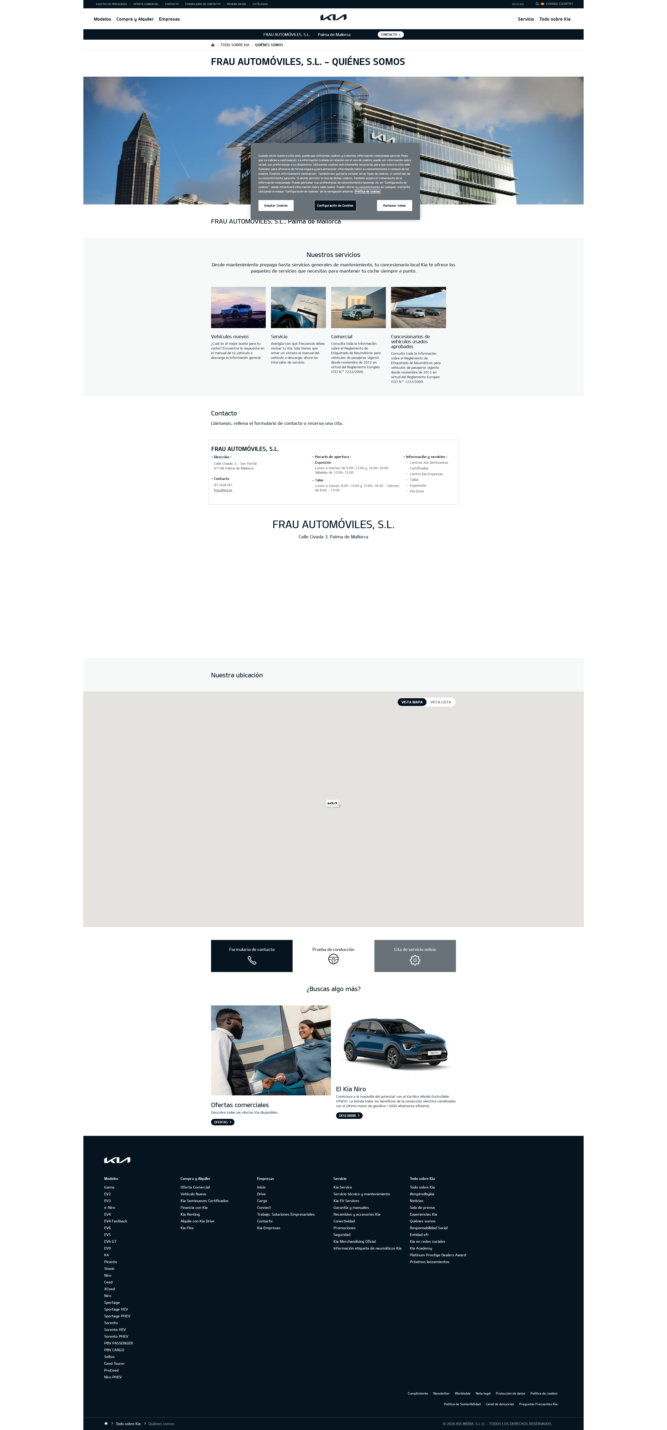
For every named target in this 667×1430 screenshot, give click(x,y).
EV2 (107, 1194)
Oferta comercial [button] (146, 3)
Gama (109, 1187)
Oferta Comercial (195, 1187)
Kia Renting (190, 1214)
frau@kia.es (223, 490)
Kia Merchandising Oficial (355, 1241)
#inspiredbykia (422, 1194)
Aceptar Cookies (276, 205)
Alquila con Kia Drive (197, 1221)
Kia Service (343, 1187)
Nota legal (483, 1393)
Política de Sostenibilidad (462, 1404)
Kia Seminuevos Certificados (204, 1200)
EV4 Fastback (115, 1221)
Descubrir (347, 1115)
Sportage (112, 1302)
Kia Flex (187, 1228)
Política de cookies (544, 1393)
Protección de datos (510, 1393)
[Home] (106, 1423)
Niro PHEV (113, 1377)
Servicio (526, 19)
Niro (107, 1275)
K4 (106, 1255)
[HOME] (213, 44)
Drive (261, 1194)
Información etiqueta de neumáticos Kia (368, 1248)
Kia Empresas (268, 1228)
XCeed (109, 1289)
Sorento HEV (115, 1329)
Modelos (102, 19)
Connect (264, 1207)
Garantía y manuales (351, 1207)
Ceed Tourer (114, 1363)
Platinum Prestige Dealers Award (438, 1255)
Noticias (416, 1200)
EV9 (107, 1248)
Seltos (109, 1356)
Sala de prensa (422, 1207)
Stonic (109, 1268)
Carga (262, 1200)
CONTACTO (389, 34)
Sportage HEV (116, 1309)
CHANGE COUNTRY (559, 3)
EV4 (107, 1214)
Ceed (108, 1282)
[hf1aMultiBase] (238, 308)
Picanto (110, 1261)
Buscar (518, 4)
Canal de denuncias (500, 1404)
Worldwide (463, 1393)
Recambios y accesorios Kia (357, 1214)
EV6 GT (110, 1241)
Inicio (261, 1187)
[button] (519, 4)
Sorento (111, 1322)
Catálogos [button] (260, 3)
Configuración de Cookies (335, 205)
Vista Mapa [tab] (412, 702)
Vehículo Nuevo (193, 1194)
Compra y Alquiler (135, 19)
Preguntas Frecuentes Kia (538, 1404)
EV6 (107, 1228)
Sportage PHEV (117, 1316)
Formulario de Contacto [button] (202, 3)
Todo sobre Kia (555, 19)
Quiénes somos (423, 1221)
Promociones (345, 1228)
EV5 (107, 1234)
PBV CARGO (114, 1350)
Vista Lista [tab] (440, 702)
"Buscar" (539, 5)
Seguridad (342, 1234)
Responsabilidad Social (429, 1228)
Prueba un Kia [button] (236, 3)
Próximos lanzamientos (429, 1261)
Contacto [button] (172, 3)
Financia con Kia (194, 1207)
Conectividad (344, 1221)
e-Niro (109, 1207)
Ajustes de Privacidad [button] (111, 3)
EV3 (107, 1200)
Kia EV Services (346, 1200)
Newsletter (441, 1393)
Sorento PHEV (116, 1336)
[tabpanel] (333, 809)
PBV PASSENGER (118, 1343)
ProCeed (111, 1370)
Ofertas (221, 1122)
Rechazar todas (394, 205)
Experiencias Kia (423, 1214)
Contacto (265, 1221)
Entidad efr (419, 1234)
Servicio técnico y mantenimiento (362, 1194)
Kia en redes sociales (427, 1241)
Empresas (169, 19)
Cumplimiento (418, 1393)
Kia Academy (421, 1248)
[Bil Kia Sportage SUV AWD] (271, 1051)
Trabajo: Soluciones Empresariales (286, 1214)
